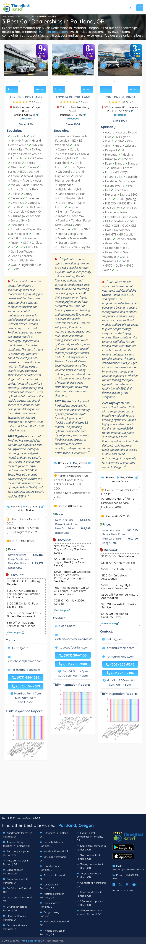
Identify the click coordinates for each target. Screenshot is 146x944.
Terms (130, 891)
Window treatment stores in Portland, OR (89, 912)
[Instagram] (127, 884)
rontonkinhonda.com (121, 656)
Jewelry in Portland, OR (53, 858)
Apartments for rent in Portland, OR (17, 834)
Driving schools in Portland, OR (15, 908)
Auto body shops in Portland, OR (16, 853)
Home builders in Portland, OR (51, 844)
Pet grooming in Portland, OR (51, 914)
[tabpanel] (26, 66)
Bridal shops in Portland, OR (13, 871)
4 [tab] (28, 81)
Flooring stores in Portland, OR (15, 917)
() (35, 102)
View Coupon (14, 632)
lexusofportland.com (26, 669)
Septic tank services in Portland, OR (91, 847)
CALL (12, 89)
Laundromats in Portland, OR (50, 867)
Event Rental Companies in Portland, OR (90, 836)
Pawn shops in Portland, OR (50, 904)
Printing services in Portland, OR (52, 932)
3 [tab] (25, 81)
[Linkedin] (141, 884)
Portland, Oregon (76, 825)
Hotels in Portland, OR (56, 851)
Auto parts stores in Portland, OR (16, 862)
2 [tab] (22, 81)
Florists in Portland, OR (52, 877)
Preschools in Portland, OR (54, 923)
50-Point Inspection (53, 32)
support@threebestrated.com (129, 869)
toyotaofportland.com (75, 647)
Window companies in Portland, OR (91, 903)
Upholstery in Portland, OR (91, 884)
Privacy (118, 891)
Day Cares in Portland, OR (17, 899)
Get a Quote (20, 648)
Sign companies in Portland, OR (89, 856)
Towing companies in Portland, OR (90, 866)
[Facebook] (114, 884)
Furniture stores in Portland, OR (15, 927)
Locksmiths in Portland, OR (49, 886)
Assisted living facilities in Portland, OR (16, 844)
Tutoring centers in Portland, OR (89, 875)
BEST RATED (8, 16)
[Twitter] (120, 884)
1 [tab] (19, 81)
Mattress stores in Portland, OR (52, 895)
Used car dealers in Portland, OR (89, 893)
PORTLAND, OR (26, 16)
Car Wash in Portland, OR (17, 890)
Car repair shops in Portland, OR (15, 880)
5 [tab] (31, 81)
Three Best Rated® (30, 940)
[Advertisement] (73, 789)
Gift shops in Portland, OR (54, 834)
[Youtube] (134, 884)
